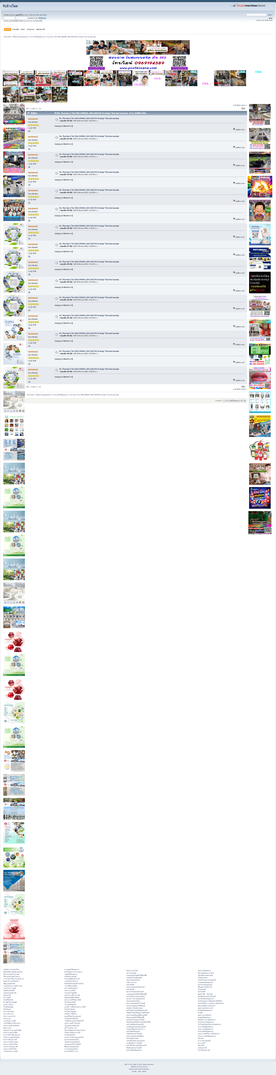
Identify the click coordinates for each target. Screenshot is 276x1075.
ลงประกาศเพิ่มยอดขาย (205, 1029)
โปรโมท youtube (70, 1011)
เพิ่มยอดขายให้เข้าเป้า (205, 987)
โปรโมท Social (69, 1009)
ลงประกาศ (6, 1018)
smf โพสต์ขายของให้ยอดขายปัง (136, 1010)
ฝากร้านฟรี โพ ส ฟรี (10, 1039)
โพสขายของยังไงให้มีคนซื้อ (135, 1017)
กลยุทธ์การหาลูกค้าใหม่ (11, 969)
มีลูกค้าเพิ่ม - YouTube (205, 994)
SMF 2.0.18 (128, 1064)
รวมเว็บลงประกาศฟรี (10, 1051)
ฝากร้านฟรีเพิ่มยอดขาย (205, 1031)
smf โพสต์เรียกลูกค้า (133, 1031)
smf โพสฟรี (130, 985)
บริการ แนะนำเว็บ (9, 1016)
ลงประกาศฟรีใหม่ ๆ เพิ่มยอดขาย (209, 1034)
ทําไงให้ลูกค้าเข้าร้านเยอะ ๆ (73, 972)
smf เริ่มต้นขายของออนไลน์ (135, 996)
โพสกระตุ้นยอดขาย (204, 970)
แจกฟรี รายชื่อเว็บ (70, 1014)
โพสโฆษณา (7, 1009)
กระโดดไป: (218, 401)
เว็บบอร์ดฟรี (202, 989)
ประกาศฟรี (7, 997)
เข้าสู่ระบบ (32, 15)
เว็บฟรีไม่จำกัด (8, 1000)
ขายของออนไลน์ (69, 1035)
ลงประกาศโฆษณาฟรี (10, 1046)
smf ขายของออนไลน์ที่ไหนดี (135, 1006)
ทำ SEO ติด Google (10, 1002)
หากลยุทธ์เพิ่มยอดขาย (71, 969)
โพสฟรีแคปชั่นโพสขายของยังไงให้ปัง (138, 1022)
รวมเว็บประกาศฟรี (9, 988)
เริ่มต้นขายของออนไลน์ (72, 1042)
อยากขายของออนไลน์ (71, 1039)
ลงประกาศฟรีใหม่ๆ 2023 (72, 1000)
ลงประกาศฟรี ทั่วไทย (10, 1044)
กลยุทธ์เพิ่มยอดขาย (70, 974)
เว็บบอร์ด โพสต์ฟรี (70, 993)
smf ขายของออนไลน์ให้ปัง (135, 1036)
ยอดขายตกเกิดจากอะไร (205, 1008)
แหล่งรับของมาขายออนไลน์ (207, 980)
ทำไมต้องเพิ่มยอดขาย (205, 1010)
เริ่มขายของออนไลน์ (133, 980)
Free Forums (143, 1067)
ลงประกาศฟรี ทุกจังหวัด (11, 1025)
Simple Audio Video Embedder (139, 1069)
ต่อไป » (244, 105)
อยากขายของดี (131, 973)
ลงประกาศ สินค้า (70, 990)
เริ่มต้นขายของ (203, 977)
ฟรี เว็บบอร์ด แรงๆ (70, 1028)
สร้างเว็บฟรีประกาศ (71, 1051)
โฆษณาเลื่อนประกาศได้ (72, 1032)
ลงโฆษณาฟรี (202, 1048)
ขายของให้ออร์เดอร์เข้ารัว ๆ (135, 1029)
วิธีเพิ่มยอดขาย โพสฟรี (134, 1048)
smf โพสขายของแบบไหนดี (135, 1020)
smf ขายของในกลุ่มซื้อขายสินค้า (137, 1015)
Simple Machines (148, 1064)
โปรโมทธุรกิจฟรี (70, 1002)
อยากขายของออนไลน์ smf (135, 991)
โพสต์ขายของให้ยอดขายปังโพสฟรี (137, 1012)
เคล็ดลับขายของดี (70, 976)
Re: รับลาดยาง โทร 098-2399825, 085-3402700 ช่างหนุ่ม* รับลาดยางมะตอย (89, 118)
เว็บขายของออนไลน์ (133, 1001)
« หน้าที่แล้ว (237, 105)
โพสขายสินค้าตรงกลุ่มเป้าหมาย (75, 1030)
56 (40, 108)
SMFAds (133, 1067)
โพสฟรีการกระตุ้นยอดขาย (206, 1020)
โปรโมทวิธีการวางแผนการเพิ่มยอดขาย (211, 1003)
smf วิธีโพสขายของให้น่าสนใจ (136, 1045)
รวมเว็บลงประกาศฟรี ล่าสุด (12, 986)
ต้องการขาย (7, 1028)
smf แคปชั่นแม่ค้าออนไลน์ (135, 1024)
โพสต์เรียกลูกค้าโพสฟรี (134, 1034)
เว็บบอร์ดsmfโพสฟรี (71, 1018)
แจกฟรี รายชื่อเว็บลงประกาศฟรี (75, 1007)
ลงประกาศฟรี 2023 (9, 1049)
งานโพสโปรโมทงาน (71, 981)
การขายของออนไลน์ (71, 1049)
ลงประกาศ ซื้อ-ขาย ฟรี (72, 995)
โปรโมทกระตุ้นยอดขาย (205, 1022)
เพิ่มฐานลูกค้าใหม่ (9, 983)
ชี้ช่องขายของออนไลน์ (71, 1046)
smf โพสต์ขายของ (132, 1038)
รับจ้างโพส (10, 6)
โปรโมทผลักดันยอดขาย (206, 999)
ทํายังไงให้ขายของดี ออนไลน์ (12, 972)
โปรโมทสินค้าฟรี (70, 1004)
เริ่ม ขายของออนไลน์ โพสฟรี (135, 1003)
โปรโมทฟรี (201, 991)
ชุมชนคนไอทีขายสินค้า (72, 997)
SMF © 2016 (137, 1064)
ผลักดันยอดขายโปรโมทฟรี (207, 996)
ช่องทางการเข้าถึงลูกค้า (11, 981)
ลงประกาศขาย (8, 1004)
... (38, 108)
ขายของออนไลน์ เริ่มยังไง (72, 1044)
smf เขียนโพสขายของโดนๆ (135, 1041)
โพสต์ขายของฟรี (9, 990)
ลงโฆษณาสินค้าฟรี (9, 993)
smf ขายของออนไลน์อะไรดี (135, 987)
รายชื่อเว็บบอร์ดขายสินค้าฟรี (74, 1021)
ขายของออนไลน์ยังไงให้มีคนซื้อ (136, 975)
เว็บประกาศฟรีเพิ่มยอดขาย (207, 1036)
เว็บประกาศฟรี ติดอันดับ (11, 1037)
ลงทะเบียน (43, 15)
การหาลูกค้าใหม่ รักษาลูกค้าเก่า (13, 979)
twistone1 (33, 119)
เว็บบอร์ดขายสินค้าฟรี (71, 1025)
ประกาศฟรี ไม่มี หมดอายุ (11, 1035)
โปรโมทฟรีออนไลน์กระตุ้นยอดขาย (209, 1024)
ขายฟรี (200, 1012)
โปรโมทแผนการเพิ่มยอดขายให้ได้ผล (210, 1001)
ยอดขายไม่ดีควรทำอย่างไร (206, 1006)
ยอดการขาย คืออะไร (204, 1015)
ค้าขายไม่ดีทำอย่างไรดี (71, 979)
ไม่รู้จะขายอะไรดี (132, 970)
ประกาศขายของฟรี (204, 1041)
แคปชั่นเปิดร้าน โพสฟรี (134, 1043)
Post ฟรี (200, 1038)
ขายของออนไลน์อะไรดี (205, 982)
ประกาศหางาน (8, 1014)
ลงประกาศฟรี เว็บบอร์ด (72, 1023)
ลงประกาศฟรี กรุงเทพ (10, 1042)
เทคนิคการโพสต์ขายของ (134, 1008)
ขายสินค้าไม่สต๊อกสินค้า (134, 977)
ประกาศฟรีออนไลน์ (70, 988)
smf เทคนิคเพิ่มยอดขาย (134, 1050)
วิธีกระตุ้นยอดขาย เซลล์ (206, 973)
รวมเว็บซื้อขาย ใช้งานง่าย (11, 1023)
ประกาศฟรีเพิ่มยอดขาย (205, 1027)
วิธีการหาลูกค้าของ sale (11, 974)
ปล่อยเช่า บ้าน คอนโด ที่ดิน (12, 1030)
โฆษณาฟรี (7, 995)
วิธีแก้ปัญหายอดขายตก (205, 975)
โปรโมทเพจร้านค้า (204, 1050)
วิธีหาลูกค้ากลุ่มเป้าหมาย (11, 976)
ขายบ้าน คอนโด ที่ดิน (10, 1032)
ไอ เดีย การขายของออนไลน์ (135, 999)
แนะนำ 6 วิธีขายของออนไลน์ (74, 1037)
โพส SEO (201, 1045)
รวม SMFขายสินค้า (70, 986)
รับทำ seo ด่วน (131, 982)
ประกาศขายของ (8, 1011)
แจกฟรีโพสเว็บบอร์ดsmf (72, 1016)
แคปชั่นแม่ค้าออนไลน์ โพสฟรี (136, 1027)
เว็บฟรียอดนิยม (8, 1007)
